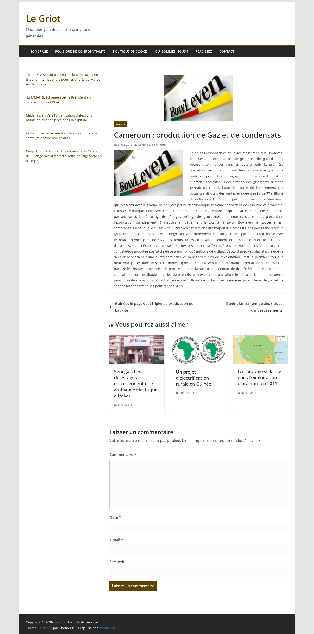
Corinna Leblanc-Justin (152, 145)
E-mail (116, 539)
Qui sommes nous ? (171, 51)
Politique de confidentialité (80, 51)
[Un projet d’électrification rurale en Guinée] (198, 338)
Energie (121, 124)
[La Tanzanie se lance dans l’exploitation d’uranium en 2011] (260, 338)
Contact (226, 51)
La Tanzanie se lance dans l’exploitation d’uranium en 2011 (259, 377)
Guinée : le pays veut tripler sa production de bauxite (154, 307)
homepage (39, 51)
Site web (116, 561)
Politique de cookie (130, 51)
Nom (115, 517)
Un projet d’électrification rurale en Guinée (193, 378)
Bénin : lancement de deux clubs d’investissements (254, 307)
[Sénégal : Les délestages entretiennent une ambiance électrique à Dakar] (136, 338)
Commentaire (122, 454)
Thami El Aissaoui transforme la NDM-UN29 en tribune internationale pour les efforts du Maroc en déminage (63, 79)
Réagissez (203, 51)
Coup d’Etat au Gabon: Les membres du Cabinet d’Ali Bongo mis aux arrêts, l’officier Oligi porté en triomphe (64, 156)
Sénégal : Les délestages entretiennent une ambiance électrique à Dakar (135, 383)
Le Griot (43, 18)
